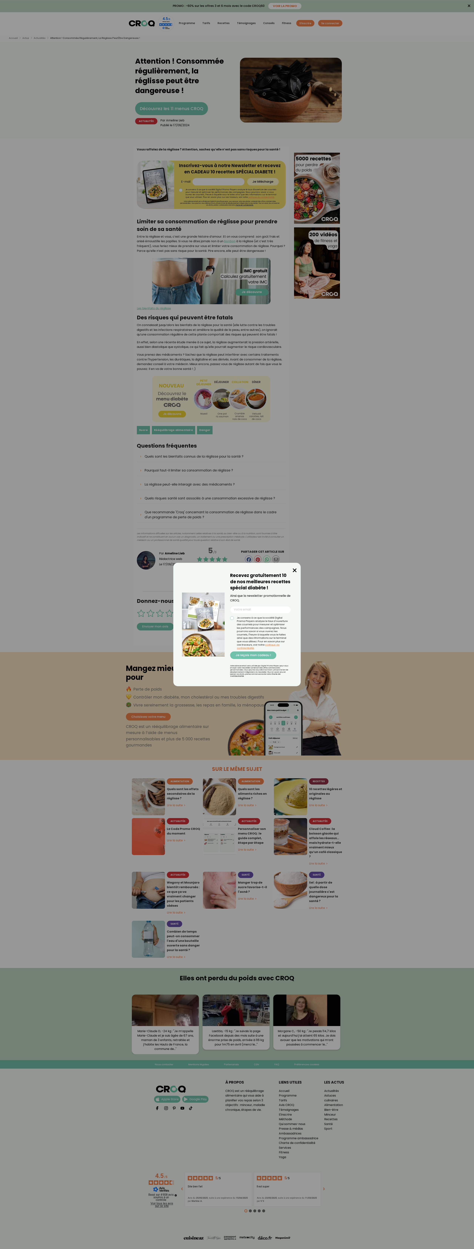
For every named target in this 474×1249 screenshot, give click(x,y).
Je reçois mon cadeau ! (253, 655)
